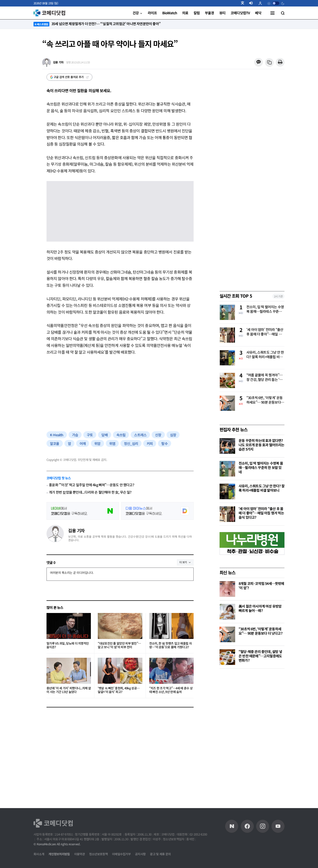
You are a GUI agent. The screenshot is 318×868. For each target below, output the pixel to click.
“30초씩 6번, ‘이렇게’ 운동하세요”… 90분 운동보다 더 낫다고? (264, 400)
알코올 (54, 443)
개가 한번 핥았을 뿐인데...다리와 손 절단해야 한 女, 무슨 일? (90, 492)
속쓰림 (121, 434)
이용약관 (79, 854)
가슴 (75, 434)
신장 (158, 434)
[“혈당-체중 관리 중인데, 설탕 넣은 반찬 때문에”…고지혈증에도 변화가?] (227, 657)
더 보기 (183, 562)
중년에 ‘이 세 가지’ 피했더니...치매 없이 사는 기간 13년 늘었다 (69, 690)
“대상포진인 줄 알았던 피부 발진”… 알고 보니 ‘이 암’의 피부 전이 (119, 645)
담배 (104, 434)
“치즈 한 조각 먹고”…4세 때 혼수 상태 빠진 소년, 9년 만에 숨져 (171, 690)
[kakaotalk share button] (258, 62)
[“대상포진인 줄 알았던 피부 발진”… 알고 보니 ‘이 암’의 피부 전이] (120, 626)
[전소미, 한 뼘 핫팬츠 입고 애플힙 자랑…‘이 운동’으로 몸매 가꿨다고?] (171, 626)
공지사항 (140, 854)
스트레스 (140, 434)
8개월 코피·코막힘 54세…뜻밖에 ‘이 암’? (261, 585)
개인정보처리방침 (59, 854)
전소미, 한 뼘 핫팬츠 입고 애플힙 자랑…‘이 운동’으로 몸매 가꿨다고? (170, 645)
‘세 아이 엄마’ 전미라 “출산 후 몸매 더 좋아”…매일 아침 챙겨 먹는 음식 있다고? (264, 332)
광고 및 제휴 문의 (160, 854)
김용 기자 (76, 530)
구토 (90, 434)
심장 (173, 434)
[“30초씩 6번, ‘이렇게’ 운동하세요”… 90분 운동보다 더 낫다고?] (227, 634)
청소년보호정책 (98, 854)
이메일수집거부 (121, 854)
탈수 (164, 443)
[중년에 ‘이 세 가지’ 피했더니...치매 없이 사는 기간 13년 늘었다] (69, 671)
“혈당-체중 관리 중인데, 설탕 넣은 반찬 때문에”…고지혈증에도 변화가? (260, 656)
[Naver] (231, 826)
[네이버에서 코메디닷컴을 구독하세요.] (83, 511)
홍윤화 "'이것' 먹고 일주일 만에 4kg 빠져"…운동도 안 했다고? (91, 484)
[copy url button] (269, 62)
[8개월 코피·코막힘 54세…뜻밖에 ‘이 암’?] (227, 589)
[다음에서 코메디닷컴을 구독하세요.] (157, 511)
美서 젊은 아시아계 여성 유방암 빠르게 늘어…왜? (260, 608)
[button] (244, 3)
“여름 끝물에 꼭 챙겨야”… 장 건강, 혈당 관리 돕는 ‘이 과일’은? (264, 377)
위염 (112, 443)
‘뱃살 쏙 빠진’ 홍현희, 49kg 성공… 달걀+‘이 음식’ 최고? (119, 690)
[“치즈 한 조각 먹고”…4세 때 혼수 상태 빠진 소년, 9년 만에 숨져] (171, 671)
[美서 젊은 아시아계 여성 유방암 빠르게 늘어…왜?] (227, 611)
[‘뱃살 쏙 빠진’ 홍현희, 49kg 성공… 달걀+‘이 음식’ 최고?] (120, 671)
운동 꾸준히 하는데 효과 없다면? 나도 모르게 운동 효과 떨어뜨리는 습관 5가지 (261, 445)
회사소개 (39, 854)
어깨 (83, 443)
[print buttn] (280, 62)
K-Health (56, 434)
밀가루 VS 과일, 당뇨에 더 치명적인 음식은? (68, 645)
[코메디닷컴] (247, 826)
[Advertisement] (120, 392)
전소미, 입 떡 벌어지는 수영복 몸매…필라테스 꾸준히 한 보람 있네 (265, 309)
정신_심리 (131, 443)
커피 (150, 443)
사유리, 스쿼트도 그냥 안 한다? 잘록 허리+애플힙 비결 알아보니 (265, 354)
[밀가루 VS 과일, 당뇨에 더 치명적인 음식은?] (69, 626)
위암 (97, 443)
